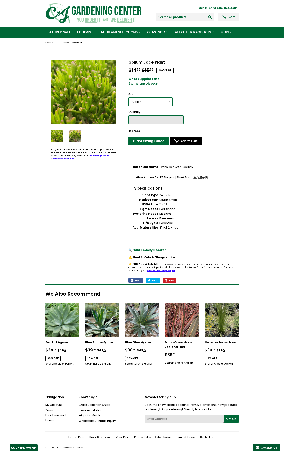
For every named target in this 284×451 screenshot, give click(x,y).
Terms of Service (185, 437)
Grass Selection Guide (95, 405)
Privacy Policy (142, 437)
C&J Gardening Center (69, 447)
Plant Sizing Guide (148, 141)
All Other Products (193, 32)
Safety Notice (163, 437)
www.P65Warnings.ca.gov (161, 270)
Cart (231, 17)
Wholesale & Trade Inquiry (97, 421)
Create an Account (226, 7)
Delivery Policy (77, 437)
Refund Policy (122, 437)
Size (131, 94)
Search (50, 410)
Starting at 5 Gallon (62, 353)
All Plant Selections (119, 32)
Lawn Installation (90, 410)
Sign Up (231, 418)
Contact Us (207, 437)
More (225, 32)
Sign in (202, 7)
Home (49, 42)
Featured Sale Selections (68, 32)
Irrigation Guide (89, 415)
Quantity (134, 112)
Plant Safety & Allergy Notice (154, 257)
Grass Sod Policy (99, 437)
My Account (53, 405)
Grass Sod (156, 32)
